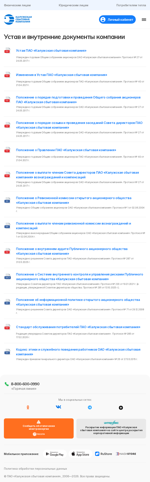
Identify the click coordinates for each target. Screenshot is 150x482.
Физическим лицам (17, 5)
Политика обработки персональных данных (35, 468)
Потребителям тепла (131, 5)
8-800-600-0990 (25, 383)
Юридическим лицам (73, 5)
